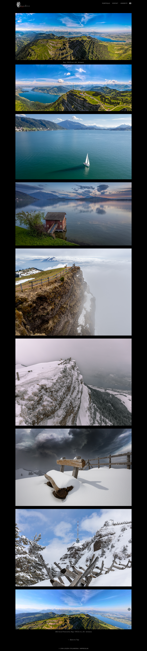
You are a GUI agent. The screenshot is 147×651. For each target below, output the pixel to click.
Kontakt (115, 3)
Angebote (123, 3)
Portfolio (106, 3)
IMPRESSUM (84, 648)
